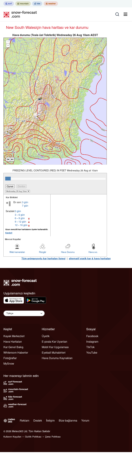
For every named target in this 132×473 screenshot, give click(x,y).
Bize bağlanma (68, 420)
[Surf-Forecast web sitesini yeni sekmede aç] (8, 3)
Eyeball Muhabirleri (53, 352)
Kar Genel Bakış (13, 347)
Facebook (92, 336)
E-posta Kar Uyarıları (54, 341)
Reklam (24, 420)
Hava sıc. (93, 252)
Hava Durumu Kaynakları (57, 358)
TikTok (90, 347)
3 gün (25, 202)
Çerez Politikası (53, 436)
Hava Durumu (68, 252)
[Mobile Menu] (125, 14)
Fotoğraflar (10, 358)
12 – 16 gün (21, 225)
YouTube (91, 352)
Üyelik (46, 336)
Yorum (85, 420)
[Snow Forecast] (19, 14)
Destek (37, 420)
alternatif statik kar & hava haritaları (90, 258)
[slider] (8, 178)
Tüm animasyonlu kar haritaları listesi (43, 258)
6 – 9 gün (20, 218)
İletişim (50, 420)
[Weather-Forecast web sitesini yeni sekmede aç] (51, 3)
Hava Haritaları (12, 341)
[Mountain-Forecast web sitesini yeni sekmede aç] (23, 3)
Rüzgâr (42, 252)
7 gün (25, 205)
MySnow (8, 363)
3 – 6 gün (20, 214)
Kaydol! (8, 232)
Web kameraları (17, 252)
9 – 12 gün (20, 221)
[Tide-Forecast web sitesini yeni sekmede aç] (37, 3)
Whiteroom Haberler (15, 352)
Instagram (92, 341)
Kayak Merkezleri (14, 336)
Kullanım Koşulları (12, 436)
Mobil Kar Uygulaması (55, 347)
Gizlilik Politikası (33, 436)
